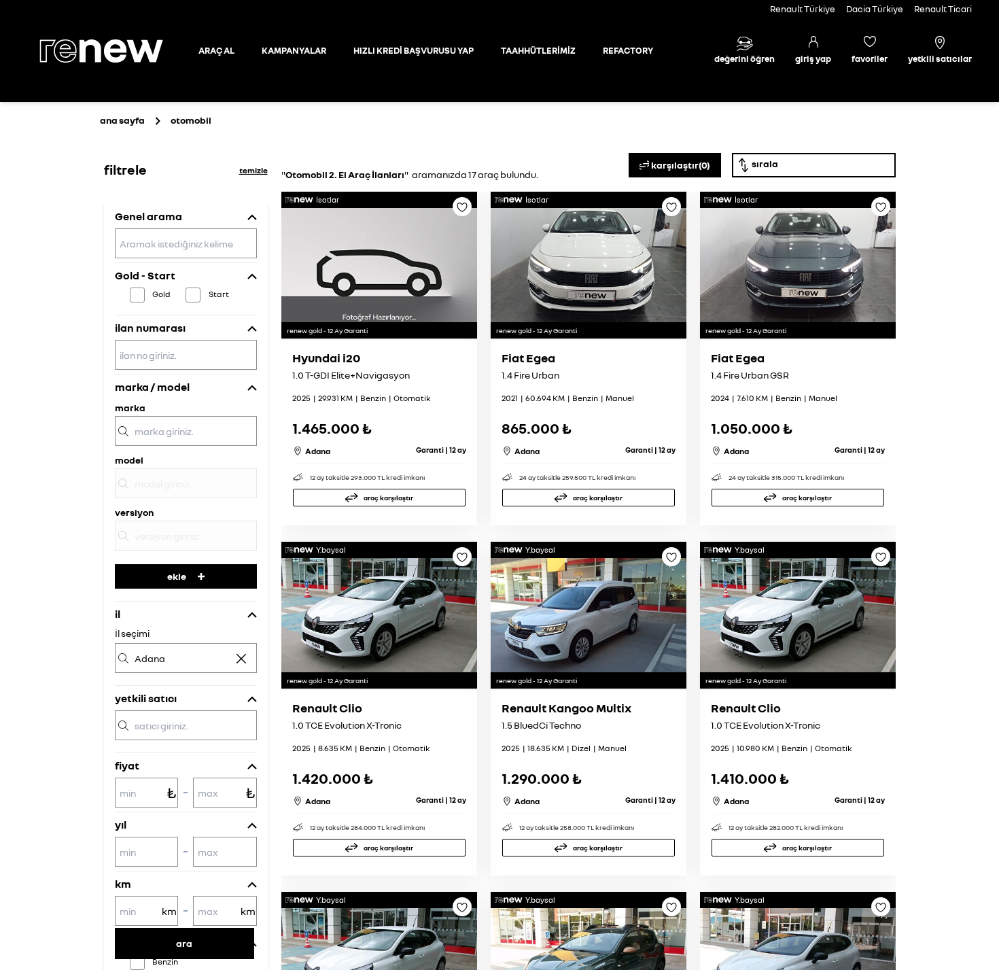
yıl (120, 824)
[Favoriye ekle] (462, 211)
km (123, 883)
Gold (161, 294)
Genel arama (148, 216)
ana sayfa (122, 120)
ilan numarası (150, 327)
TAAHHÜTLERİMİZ (538, 50)
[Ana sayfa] (112, 51)
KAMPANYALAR (294, 50)
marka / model (152, 387)
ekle (176, 576)
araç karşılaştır (388, 497)
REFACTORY (628, 50)
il (117, 614)
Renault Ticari (943, 8)
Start (219, 294)
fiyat (127, 765)
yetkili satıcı (146, 698)
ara (184, 943)
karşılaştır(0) (680, 165)
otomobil (191, 120)
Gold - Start (145, 275)
